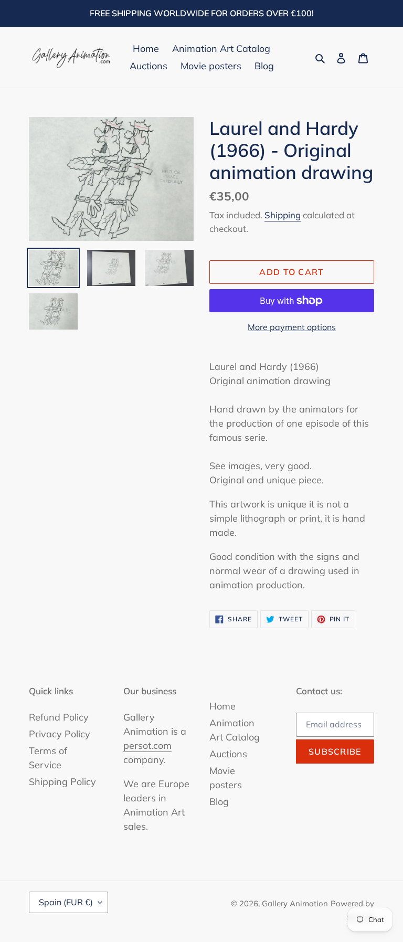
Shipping (282, 214)
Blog (219, 802)
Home (222, 706)
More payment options (292, 327)
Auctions (228, 754)
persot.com (147, 745)
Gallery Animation (295, 903)
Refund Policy (59, 717)
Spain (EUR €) (66, 902)
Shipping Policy (62, 782)
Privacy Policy (59, 734)
